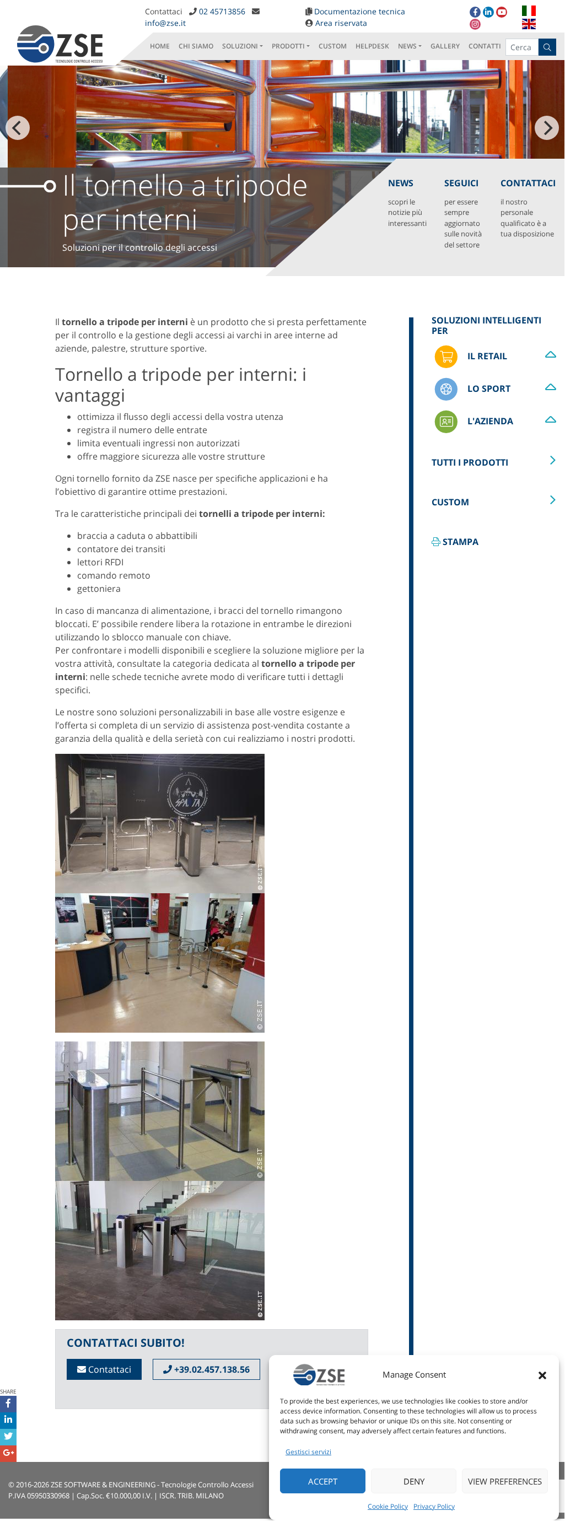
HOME (160, 46)
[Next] (547, 128)
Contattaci (108, 1369)
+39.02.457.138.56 (211, 1369)
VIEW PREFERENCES (505, 1481)
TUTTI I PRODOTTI (470, 462)
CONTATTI (485, 46)
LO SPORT (487, 388)
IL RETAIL (486, 356)
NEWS (407, 46)
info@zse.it (165, 23)
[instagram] (475, 24)
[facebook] (475, 12)
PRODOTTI (288, 46)
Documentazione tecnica (359, 11)
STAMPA (459, 542)
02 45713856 (222, 11)
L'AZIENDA (489, 421)
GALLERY (445, 46)
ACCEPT (322, 1481)
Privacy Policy (434, 1506)
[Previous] (18, 128)
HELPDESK (372, 46)
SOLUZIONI (240, 46)
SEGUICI (463, 213)
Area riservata (341, 23)
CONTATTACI (528, 208)
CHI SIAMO (196, 46)
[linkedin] (488, 12)
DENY (413, 1481)
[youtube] (501, 12)
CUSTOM (333, 46)
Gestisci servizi (308, 1451)
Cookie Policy (388, 1506)
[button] (542, 1374)
